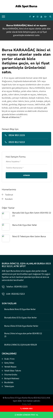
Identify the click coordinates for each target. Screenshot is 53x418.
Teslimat (9, 194)
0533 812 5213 (17, 142)
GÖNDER (26, 175)
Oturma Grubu (10, 374)
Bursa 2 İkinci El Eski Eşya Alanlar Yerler (21, 326)
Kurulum (9, 199)
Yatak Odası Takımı (12, 370)
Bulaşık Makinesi (11, 378)
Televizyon (9, 386)
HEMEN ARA (27, 408)
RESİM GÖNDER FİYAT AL (27, 415)
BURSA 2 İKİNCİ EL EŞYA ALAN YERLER (20, 344)
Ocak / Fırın (9, 358)
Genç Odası (9, 362)
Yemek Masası (10, 366)
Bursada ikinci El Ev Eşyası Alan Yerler (20, 317)
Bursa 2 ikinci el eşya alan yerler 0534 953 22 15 (23, 335)
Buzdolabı (9, 382)
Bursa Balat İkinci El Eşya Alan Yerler (20, 309)
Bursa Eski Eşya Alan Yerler (24, 225)
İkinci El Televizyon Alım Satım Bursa (29, 236)
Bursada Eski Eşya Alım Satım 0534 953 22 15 (31, 214)
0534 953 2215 (17, 135)
